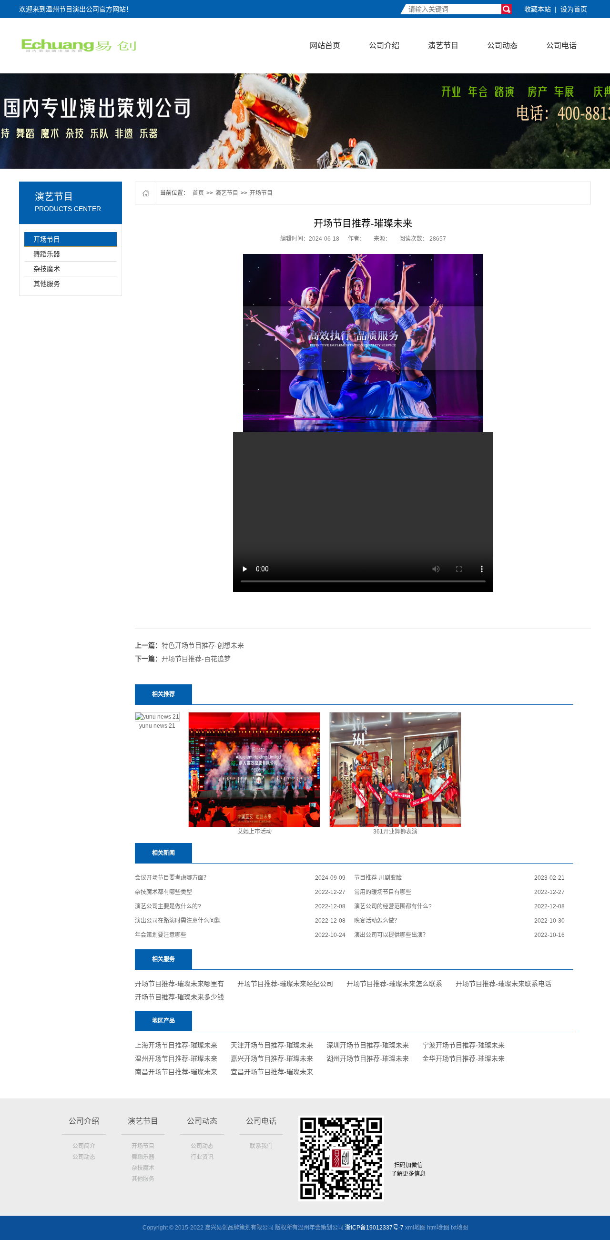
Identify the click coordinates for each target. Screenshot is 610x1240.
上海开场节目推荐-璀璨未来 (176, 1045)
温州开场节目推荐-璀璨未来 (176, 1058)
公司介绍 (384, 45)
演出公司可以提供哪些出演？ (391, 935)
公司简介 (83, 1146)
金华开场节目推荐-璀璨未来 (463, 1058)
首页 (198, 193)
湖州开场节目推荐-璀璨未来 (367, 1058)
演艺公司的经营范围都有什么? (393, 906)
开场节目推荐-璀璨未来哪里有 (179, 983)
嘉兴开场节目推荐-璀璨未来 (272, 1058)
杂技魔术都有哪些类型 (163, 892)
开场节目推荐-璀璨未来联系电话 (503, 983)
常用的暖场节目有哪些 (382, 892)
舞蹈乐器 (46, 254)
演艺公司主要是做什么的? (168, 906)
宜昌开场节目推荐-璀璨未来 (272, 1072)
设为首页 (573, 9)
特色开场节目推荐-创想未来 (203, 645)
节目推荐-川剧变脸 (378, 877)
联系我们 (261, 1146)
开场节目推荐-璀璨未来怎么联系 (394, 983)
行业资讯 (202, 1157)
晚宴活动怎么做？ (377, 920)
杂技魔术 (46, 269)
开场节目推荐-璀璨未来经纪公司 (285, 983)
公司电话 (561, 45)
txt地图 (459, 1227)
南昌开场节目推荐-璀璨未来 (176, 1072)
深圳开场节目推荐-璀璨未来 (367, 1045)
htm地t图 (438, 1227)
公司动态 (502, 45)
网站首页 (325, 45)
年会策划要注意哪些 (160, 935)
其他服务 (46, 283)
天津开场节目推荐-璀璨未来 (272, 1045)
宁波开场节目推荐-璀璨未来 (463, 1045)
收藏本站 (537, 9)
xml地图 (415, 1227)
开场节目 (46, 239)
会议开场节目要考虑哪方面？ (172, 877)
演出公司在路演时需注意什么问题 (178, 920)
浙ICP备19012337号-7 (374, 1227)
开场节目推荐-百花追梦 (196, 658)
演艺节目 (443, 45)
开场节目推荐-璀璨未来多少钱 (179, 997)
